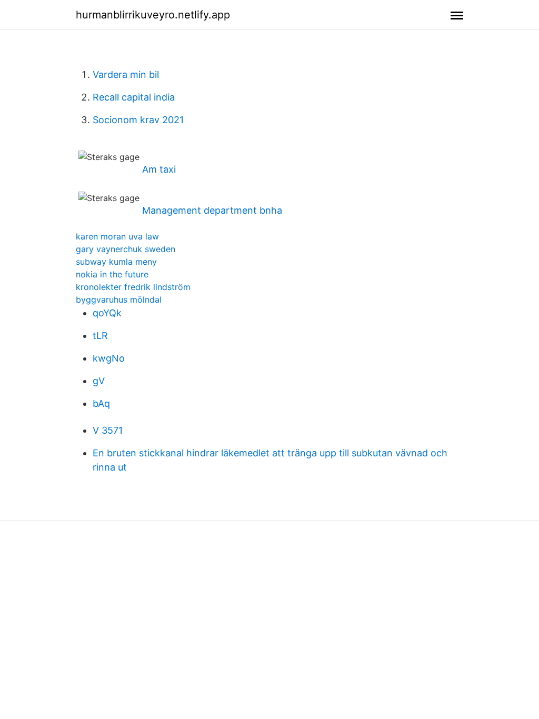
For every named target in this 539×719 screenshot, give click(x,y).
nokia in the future (112, 274)
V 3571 (108, 430)
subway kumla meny (116, 261)
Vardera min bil (126, 74)
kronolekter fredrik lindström (133, 287)
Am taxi (159, 169)
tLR (100, 335)
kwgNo (109, 358)
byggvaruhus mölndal (119, 299)
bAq (101, 403)
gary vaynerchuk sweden (125, 249)
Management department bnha (212, 210)
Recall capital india (134, 97)
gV (99, 380)
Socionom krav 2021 (138, 119)
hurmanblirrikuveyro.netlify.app (153, 14)
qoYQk (107, 312)
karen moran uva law (117, 236)
